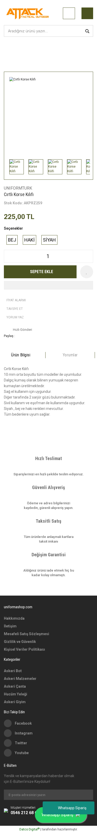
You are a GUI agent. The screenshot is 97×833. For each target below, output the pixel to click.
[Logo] (28, 13)
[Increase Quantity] (89, 256)
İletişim (10, 626)
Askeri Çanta (15, 686)
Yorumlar (70, 354)
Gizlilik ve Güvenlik (20, 642)
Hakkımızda (14, 618)
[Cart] (87, 13)
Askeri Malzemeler (20, 679)
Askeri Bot (13, 671)
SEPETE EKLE (41, 271)
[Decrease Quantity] (8, 256)
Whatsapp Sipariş (72, 808)
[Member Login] (69, 13)
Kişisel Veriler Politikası (24, 649)
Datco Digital (29, 829)
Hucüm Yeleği (15, 694)
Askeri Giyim (15, 702)
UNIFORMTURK (18, 188)
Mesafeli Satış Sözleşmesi (26, 634)
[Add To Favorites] (86, 271)
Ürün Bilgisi (20, 354)
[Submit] (86, 795)
